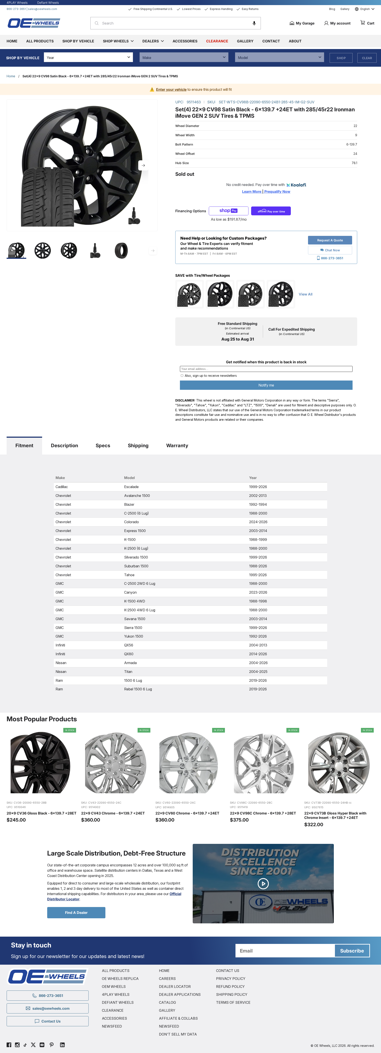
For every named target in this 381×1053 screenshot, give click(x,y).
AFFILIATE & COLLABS (178, 1018)
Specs (103, 445)
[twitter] (33, 1045)
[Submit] (95, 23)
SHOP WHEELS (116, 41)
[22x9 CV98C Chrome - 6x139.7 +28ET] (265, 778)
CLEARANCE (112, 1010)
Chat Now (332, 250)
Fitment (24, 445)
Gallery (344, 9)
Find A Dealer (76, 912)
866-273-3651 (16, 9)
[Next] (143, 165)
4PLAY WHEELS (115, 994)
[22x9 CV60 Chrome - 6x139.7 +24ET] (190, 778)
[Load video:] (263, 883)
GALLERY (167, 1010)
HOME (164, 970)
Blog (332, 9)
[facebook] (9, 1045)
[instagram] (17, 1045)
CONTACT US (227, 970)
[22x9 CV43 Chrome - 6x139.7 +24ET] (116, 778)
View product (41, 792)
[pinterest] (51, 1045)
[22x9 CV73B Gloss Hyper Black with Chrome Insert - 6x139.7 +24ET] (339, 778)
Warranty (177, 445)
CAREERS (167, 978)
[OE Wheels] (34, 23)
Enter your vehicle (171, 89)
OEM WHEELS (114, 986)
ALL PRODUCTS (115, 970)
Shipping (138, 445)
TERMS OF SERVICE (233, 1002)
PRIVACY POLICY (230, 978)
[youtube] (42, 1045)
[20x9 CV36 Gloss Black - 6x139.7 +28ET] (42, 778)
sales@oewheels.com (42, 9)
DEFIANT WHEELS (118, 1002)
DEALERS (150, 41)
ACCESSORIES (114, 1018)
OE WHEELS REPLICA (120, 978)
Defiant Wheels (48, 2)
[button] (254, 23)
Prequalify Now (276, 191)
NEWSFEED (112, 1026)
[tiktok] (25, 1045)
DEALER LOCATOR (175, 986)
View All (305, 294)
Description (64, 445)
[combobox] (175, 23)
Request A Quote (330, 240)
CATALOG (167, 1002)
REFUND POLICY (230, 986)
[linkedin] (62, 1045)
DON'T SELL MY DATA (178, 1034)
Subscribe (352, 951)
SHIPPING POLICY (231, 994)
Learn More (252, 191)
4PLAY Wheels (17, 2)
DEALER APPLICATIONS (180, 994)
